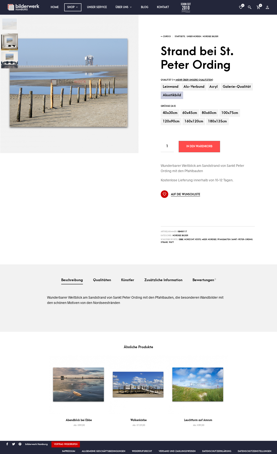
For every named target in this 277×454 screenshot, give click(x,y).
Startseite (180, 36)
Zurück (167, 36)
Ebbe (181, 239)
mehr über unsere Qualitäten (193, 80)
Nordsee (212, 239)
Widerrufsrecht (142, 451)
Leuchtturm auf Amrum (198, 420)
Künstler (127, 280)
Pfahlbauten (223, 239)
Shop (71, 7)
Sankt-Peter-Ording (242, 239)
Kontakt (163, 7)
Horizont (189, 239)
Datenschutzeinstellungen (254, 451)
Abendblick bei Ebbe (79, 420)
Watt (171, 242)
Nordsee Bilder (210, 36)
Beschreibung (72, 280)
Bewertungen (204, 280)
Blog (144, 7)
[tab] (72, 280)
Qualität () (187, 80)
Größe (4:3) (168, 106)
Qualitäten (102, 280)
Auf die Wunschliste (185, 194)
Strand (164, 242)
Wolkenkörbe (138, 420)
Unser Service (97, 7)
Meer (204, 239)
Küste (198, 239)
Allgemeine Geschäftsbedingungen (103, 451)
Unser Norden (194, 36)
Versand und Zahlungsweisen (177, 451)
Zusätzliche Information (163, 280)
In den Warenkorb (199, 146)
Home (55, 7)
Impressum (68, 451)
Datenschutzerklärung (216, 451)
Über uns (122, 7)
